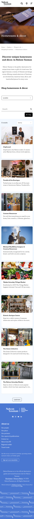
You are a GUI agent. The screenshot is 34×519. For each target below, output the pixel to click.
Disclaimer (9, 478)
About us (5, 424)
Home (3, 47)
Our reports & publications (10, 436)
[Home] (5, 3)
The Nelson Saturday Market (13, 382)
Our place (4, 430)
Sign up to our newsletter (10, 460)
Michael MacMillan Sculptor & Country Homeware (14, 248)
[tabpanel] (17, 261)
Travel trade (5, 447)
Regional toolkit (6, 444)
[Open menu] (31, 3)
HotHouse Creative (16, 484)
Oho (21, 486)
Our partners (5, 433)
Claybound (7, 147)
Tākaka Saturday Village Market (14, 282)
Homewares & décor (21, 49)
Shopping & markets (7, 49)
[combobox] (25, 122)
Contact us (4, 439)
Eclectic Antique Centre (11, 315)
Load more (17, 399)
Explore (9, 47)
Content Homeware (10, 213)
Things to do (17, 47)
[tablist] (29, 115)
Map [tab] (29, 114)
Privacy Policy (18, 478)
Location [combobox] (5, 98)
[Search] (21, 3)
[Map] (26, 3)
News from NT (6, 442)
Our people (5, 428)
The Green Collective (10, 349)
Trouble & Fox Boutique (11, 180)
